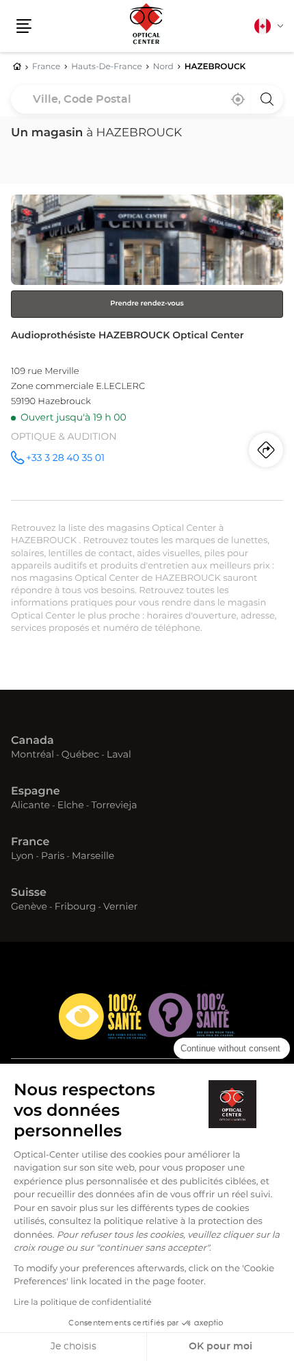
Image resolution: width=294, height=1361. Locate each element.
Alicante (30, 806)
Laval (119, 755)
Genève (29, 907)
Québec (80, 755)
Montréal (32, 755)
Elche (70, 806)
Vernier (120, 907)
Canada (32, 741)
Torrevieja (114, 806)
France (30, 842)
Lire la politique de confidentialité (83, 1303)
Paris (52, 857)
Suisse (28, 893)
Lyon (22, 857)
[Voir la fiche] (147, 347)
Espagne (35, 791)
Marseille (93, 857)
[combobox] (147, 99)
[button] (24, 26)
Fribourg (75, 907)
